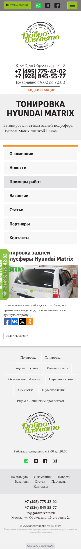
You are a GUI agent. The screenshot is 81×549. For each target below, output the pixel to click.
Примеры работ (25, 182)
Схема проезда (19, 5)
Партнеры (19, 224)
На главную (19, 477)
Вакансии (18, 196)
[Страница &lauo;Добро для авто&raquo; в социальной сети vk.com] (47, 6)
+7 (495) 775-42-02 (40, 72)
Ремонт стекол (57, 368)
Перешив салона (61, 379)
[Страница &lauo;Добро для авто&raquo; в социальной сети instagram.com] (55, 461)
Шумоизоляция (53, 390)
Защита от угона (26, 368)
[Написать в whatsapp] (38, 6)
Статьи (16, 210)
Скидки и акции (40, 90)
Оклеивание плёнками (24, 379)
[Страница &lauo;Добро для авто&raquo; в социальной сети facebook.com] (57, 6)
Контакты (19, 238)
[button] (9, 282)
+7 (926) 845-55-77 (40, 77)
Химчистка (25, 390)
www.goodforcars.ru (40, 426)
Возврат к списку (17, 336)
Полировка (28, 357)
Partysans (47, 546)
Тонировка (53, 357)
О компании (21, 154)
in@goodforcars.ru (41, 513)
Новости (17, 168)
